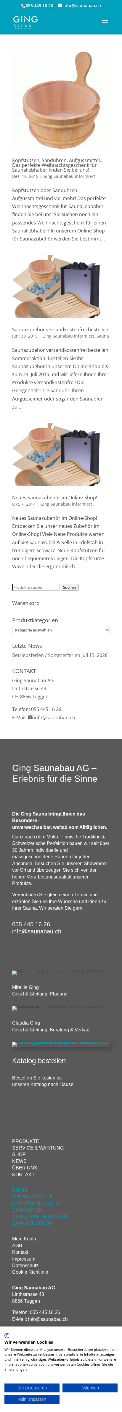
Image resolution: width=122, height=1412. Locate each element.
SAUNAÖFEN (27, 1209)
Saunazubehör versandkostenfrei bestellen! (61, 329)
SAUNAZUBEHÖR (32, 1223)
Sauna (103, 336)
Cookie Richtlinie (30, 1272)
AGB (17, 1245)
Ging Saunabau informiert (69, 176)
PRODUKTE (25, 1141)
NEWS (19, 1161)
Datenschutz (25, 1265)
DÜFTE (20, 1190)
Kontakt (20, 1252)
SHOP (19, 1154)
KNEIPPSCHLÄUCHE (36, 1203)
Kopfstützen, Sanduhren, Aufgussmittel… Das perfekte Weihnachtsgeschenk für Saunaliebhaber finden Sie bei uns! (57, 165)
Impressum (23, 1258)
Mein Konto (24, 1238)
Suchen (69, 587)
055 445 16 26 (39, 5)
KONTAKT (23, 1174)
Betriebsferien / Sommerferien (46, 655)
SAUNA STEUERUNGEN (39, 1216)
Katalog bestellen (39, 1061)
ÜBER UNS (24, 1167)
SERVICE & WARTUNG (38, 1147)
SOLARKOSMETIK (32, 1196)
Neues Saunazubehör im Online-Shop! (54, 497)
